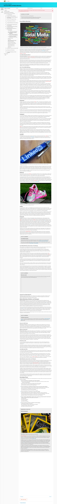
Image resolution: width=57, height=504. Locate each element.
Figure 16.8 (37, 181)
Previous (22, 496)
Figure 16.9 (34, 438)
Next (50, 496)
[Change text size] (52, 8)
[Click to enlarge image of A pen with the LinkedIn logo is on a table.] (35, 151)
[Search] (41, 8)
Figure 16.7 (32, 136)
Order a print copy (23, 499)
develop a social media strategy (43, 240)
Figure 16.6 (43, 50)
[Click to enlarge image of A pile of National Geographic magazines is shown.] (36, 423)
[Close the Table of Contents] (17, 8)
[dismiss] (52, 10)
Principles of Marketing (8, 4)
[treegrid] (11, 32)
